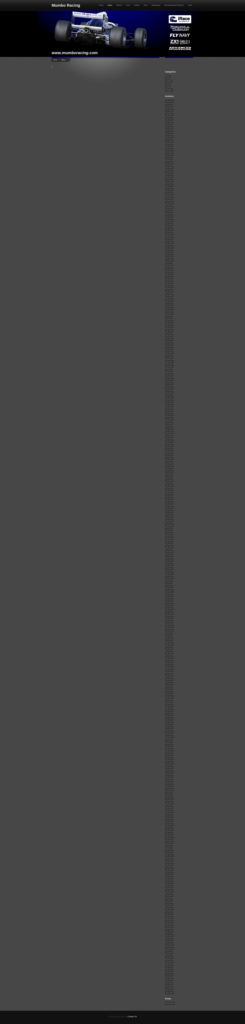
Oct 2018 (169, 516)
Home (101, 5)
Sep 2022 (169, 308)
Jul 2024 (169, 211)
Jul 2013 (169, 794)
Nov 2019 (169, 458)
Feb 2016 (169, 657)
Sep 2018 (169, 520)
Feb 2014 (169, 763)
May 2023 (169, 273)
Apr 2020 (169, 436)
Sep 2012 (169, 838)
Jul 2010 (169, 953)
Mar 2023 (169, 282)
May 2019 (169, 485)
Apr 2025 (169, 172)
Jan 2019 (169, 503)
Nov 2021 (169, 353)
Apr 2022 (169, 331)
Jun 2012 (169, 851)
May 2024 (169, 220)
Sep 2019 (169, 467)
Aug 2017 (169, 578)
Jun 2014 (169, 745)
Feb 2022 (169, 339)
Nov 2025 (169, 141)
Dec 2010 (169, 930)
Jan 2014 (169, 767)
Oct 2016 (169, 622)
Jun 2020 (169, 428)
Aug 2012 (169, 842)
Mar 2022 (169, 335)
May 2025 (169, 167)
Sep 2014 (169, 732)
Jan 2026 (169, 132)
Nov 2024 (169, 194)
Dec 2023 (169, 242)
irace (168, 77)
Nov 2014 (169, 723)
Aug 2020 (169, 419)
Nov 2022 (169, 300)
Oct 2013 (169, 781)
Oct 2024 (169, 198)
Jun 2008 (169, 988)
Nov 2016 (169, 617)
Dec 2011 (169, 878)
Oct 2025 (169, 145)
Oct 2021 (169, 357)
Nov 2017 (169, 564)
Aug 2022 (169, 313)
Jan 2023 (169, 291)
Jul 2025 (169, 158)
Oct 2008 (169, 983)
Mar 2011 (169, 917)
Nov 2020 (169, 406)
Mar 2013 (169, 811)
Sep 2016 (169, 626)
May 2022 (169, 326)
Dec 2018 (169, 507)
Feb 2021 (169, 392)
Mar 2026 (169, 123)
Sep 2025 (169, 150)
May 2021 (169, 379)
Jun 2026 (169, 110)
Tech (145, 5)
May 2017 (169, 591)
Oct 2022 (169, 304)
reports (168, 81)
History (137, 5)
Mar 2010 (169, 970)
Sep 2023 (169, 255)
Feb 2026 (169, 128)
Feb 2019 (169, 498)
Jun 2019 (169, 480)
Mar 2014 (169, 758)
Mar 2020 (169, 441)
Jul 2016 (169, 635)
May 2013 (169, 803)
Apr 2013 (169, 807)
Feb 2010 (169, 975)
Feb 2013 (169, 816)
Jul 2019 (169, 476)
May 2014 (169, 750)
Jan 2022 (169, 344)
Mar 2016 (169, 653)
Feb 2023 (169, 286)
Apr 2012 (169, 860)
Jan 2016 (169, 661)
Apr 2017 (169, 595)
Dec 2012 (169, 825)
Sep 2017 (169, 573)
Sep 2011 (169, 891)
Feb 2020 (169, 445)
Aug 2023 (169, 260)
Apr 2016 (169, 648)
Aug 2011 (169, 895)
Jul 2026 (169, 105)
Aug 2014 (169, 736)
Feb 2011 (169, 922)
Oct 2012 (169, 833)
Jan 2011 (169, 926)
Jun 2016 (169, 639)
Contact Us (132, 1016)
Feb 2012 (169, 869)
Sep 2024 (169, 202)
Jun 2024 (169, 216)
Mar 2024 (169, 229)
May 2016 (169, 644)
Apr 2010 (169, 966)
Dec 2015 (169, 666)
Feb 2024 (169, 233)
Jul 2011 (169, 900)
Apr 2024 (169, 225)
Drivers (119, 5)
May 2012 (169, 855)
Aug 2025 (169, 154)
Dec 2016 (169, 613)
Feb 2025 (169, 180)
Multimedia (156, 5)
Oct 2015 (169, 675)
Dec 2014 (169, 719)
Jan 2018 (169, 555)
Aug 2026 (169, 101)
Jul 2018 (169, 529)
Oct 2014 (169, 728)
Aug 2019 (169, 472)
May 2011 (169, 908)
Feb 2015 (169, 710)
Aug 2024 (169, 207)
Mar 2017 (169, 600)
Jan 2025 (169, 185)
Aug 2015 (169, 683)
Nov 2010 (169, 935)
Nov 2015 (169, 670)
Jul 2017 (169, 582)
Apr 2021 (169, 383)
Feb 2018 (169, 551)
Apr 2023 (169, 278)
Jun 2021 (169, 375)
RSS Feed (170, 1003)
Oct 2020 (169, 410)
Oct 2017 (169, 569)
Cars (128, 5)
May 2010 (169, 961)
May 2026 (169, 114)
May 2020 (169, 432)
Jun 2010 (169, 957)
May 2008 (169, 992)
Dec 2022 (169, 295)
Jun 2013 (169, 798)
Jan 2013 (169, 820)
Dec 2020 (169, 401)
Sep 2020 (169, 414)
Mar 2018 (169, 547)
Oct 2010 (169, 939)
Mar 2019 (169, 494)
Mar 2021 (169, 388)
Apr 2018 (169, 542)
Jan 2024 (169, 238)
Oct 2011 (169, 886)
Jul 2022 (169, 317)
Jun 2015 (169, 692)
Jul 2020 (169, 423)
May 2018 (169, 538)
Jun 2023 (169, 269)
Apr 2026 (169, 119)
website (169, 90)
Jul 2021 (169, 370)
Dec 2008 (169, 979)
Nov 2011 (169, 882)
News (110, 5)
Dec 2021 (169, 348)
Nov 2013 (169, 776)
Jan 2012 (169, 873)
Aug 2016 (169, 631)
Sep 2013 (169, 785)
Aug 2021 (169, 366)
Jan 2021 (169, 397)
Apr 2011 (169, 913)
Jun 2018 (169, 533)
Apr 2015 (169, 701)
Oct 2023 (169, 251)
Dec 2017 (169, 560)
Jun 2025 (169, 163)
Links (190, 5)
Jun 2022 (169, 322)
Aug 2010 (169, 948)
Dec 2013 (169, 772)
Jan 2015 (169, 714)
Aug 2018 (169, 525)
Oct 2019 (169, 463)
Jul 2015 (169, 688)
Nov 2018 (169, 511)
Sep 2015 (169, 679)
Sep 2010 (169, 944)
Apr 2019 (169, 489)
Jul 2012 (169, 847)
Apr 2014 (169, 754)
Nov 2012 (169, 829)
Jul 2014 (169, 741)
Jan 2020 (169, 450)
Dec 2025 (169, 136)
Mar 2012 (169, 864)
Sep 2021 (169, 361)
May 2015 (169, 697)
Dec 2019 (169, 454)
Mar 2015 (169, 706)
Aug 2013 (169, 789)
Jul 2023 (169, 264)
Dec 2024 (169, 189)
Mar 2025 (169, 176)
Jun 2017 (169, 586)
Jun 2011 (169, 904)
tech (167, 85)
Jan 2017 (169, 608)
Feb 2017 (169, 604)
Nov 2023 (169, 247)
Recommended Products (174, 5)
